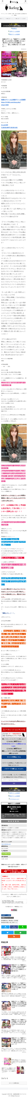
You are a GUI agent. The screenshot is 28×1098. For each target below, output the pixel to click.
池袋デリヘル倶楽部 (7, 915)
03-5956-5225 (6, 853)
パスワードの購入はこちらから (14, 768)
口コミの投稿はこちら (14, 757)
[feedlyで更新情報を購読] (20, 932)
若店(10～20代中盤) (14, 920)
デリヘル (15, 922)
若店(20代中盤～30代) (7, 922)
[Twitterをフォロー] (7, 932)
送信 (14, 783)
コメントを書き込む (14, 1083)
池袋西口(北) (5, 920)
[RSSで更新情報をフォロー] (14, 936)
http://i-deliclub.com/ (6, 844)
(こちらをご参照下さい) (14, 741)
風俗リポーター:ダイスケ (7, 917)
